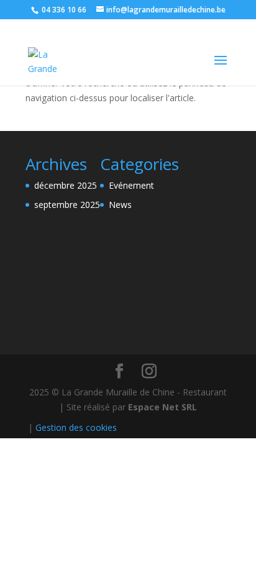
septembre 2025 (67, 204)
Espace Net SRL (162, 407)
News (120, 204)
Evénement (131, 185)
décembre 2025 (65, 185)
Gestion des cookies (76, 427)
